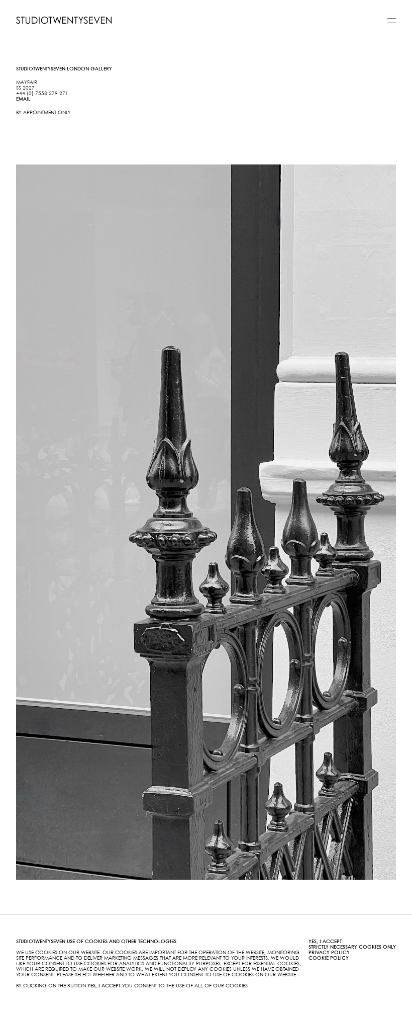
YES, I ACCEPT (325, 941)
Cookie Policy (328, 958)
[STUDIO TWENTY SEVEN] (64, 20)
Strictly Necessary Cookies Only (352, 947)
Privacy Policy (329, 952)
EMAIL (23, 99)
